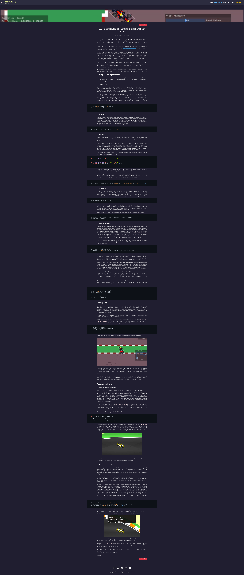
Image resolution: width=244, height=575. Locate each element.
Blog (224, 2)
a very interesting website (129, 48)
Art (228, 2)
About (232, 2)
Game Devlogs (218, 2)
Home (211, 2)
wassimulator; (10, 2)
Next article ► (143, 25)
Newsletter (238, 2)
